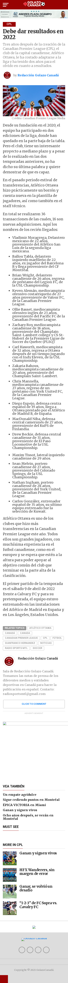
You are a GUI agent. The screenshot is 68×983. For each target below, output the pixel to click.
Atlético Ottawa (40, 628)
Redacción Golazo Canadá (38, 75)
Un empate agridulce (19, 794)
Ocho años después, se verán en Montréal (28, 817)
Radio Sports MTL (16, 648)
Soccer (37, 648)
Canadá (10, 633)
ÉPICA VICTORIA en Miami (24, 805)
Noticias (46, 643)
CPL (45, 637)
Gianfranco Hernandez (20, 643)
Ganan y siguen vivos (20, 810)
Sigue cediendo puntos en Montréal (31, 800)
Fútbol (57, 637)
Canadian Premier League (21, 637)
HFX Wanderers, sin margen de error (36, 872)
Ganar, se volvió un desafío (35, 888)
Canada (25, 633)
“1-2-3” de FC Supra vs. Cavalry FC (38, 905)
